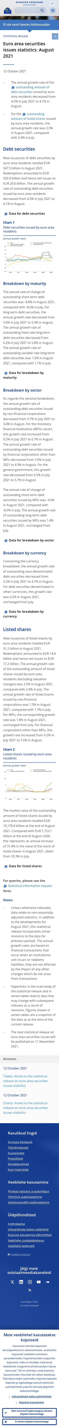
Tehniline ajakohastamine (25, 1197)
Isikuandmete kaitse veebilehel (28, 1229)
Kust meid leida (18, 1169)
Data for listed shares (25, 866)
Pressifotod (15, 1158)
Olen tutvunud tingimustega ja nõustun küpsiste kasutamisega (31, 1412)
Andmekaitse (16, 1224)
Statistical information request (30, 886)
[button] (52, 3)
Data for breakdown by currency (23, 614)
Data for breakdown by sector (31, 540)
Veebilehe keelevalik (21, 1246)
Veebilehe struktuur (20, 1254)
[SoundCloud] (47, 1282)
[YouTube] (38, 1282)
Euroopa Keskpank (20, 1142)
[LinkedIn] (21, 1282)
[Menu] (52, 10)
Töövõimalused (18, 1147)
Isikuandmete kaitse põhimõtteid (31, 1397)
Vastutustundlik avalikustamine (28, 1202)
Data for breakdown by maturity (23, 375)
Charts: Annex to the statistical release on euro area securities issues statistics (25, 1108)
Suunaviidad (16, 1153)
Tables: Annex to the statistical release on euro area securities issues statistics (25, 1081)
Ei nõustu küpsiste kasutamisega (32, 1422)
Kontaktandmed (18, 1164)
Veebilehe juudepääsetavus (26, 1240)
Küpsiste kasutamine (31, 1402)
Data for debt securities (27, 213)
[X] (12, 1282)
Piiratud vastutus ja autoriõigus (28, 1191)
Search (42, 10)
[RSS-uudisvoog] (30, 1290)
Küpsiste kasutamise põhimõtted (29, 1235)
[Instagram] (30, 1282)
